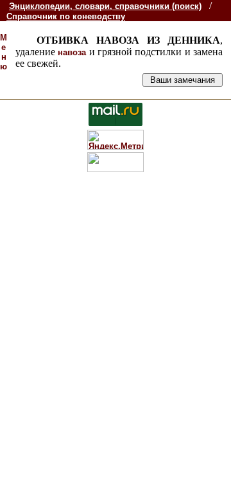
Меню (3, 52)
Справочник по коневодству (65, 16)
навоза (72, 52)
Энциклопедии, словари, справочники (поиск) (105, 6)
